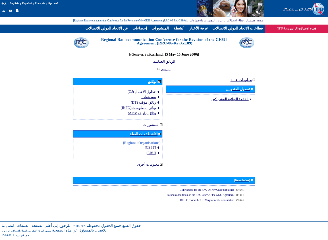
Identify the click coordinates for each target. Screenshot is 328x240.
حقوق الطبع (131, 225)
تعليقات (23, 225)
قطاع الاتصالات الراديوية (230, 20)
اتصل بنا (8, 225)
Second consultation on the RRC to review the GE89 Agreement (200, 194)
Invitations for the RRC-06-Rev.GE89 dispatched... (207, 189)
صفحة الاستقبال (255, 20)
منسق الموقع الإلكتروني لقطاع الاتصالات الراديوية (26, 231)
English (14, 3)
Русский (53, 3)
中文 (4, 3)
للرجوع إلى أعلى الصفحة (51, 225)
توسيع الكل (165, 70)
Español (27, 3)
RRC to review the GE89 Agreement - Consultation (207, 200)
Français (40, 3)
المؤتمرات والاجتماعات (202, 20)
